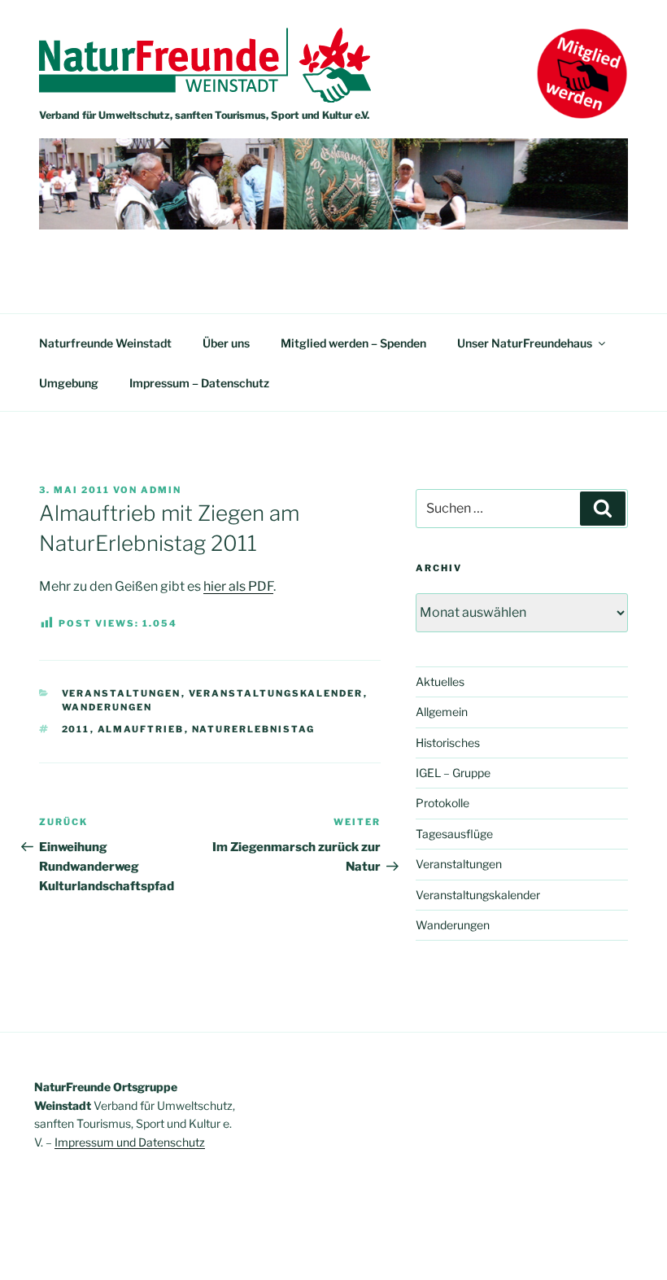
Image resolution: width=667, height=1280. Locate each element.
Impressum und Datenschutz (129, 1142)
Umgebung (68, 383)
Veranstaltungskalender (276, 693)
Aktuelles (440, 681)
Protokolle (442, 803)
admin (161, 490)
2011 (76, 729)
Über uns (226, 343)
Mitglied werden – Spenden (353, 343)
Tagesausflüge (454, 834)
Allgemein (442, 712)
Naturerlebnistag (254, 729)
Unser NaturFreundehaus (524, 343)
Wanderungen (107, 707)
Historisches (448, 742)
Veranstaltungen (121, 693)
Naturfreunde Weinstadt (105, 343)
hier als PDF (238, 586)
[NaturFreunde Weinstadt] (205, 98)
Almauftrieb (141, 729)
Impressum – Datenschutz (199, 383)
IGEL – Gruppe (453, 773)
